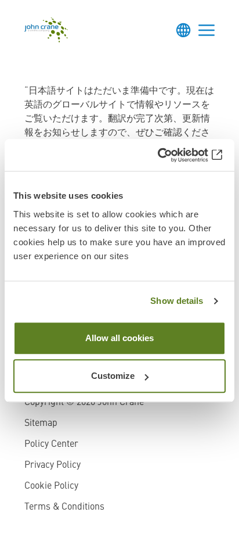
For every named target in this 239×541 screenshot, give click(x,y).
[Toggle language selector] (183, 30)
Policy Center (51, 444)
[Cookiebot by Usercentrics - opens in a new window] (175, 155)
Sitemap (40, 423)
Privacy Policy (52, 465)
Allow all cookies (119, 338)
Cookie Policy (51, 486)
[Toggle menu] (206, 30)
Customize (113, 376)
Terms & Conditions (64, 507)
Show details (176, 301)
